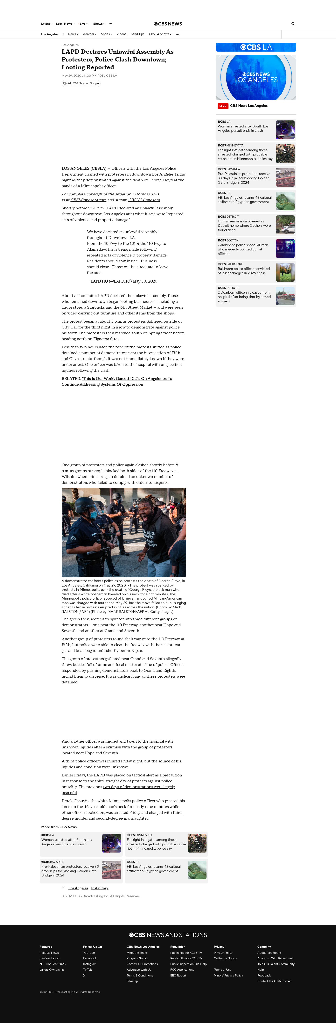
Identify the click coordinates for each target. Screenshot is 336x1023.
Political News (49, 952)
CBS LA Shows (159, 34)
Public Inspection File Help (188, 964)
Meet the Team (137, 952)
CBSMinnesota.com (88, 200)
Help (260, 969)
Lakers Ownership (52, 969)
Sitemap (132, 981)
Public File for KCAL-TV (186, 958)
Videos (121, 34)
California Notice (225, 958)
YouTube (89, 952)
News (72, 34)
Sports (105, 34)
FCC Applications (182, 969)
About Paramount (269, 952)
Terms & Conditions (140, 975)
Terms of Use (222, 969)
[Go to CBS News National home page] (168, 24)
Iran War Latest (50, 958)
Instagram (89, 964)
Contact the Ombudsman (274, 981)
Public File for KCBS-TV (186, 952)
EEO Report (178, 975)
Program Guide (137, 958)
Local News (64, 23)
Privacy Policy (223, 952)
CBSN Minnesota (144, 200)
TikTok (87, 969)
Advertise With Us (139, 969)
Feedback (264, 975)
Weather (89, 34)
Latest (46, 23)
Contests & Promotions (142, 964)
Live (83, 24)
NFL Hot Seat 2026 (53, 964)
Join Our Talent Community (276, 964)
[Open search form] (293, 23)
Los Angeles (49, 34)
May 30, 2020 (145, 281)
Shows (98, 23)
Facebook (90, 958)
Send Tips (137, 34)
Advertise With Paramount (275, 958)
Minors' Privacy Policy (228, 975)
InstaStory (99, 888)
